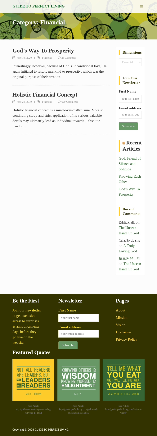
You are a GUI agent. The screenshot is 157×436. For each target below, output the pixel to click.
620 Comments (69, 101)
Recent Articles (132, 146)
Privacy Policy (126, 339)
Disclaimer (123, 332)
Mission (122, 318)
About (120, 310)
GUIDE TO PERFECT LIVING (38, 6)
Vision (120, 325)
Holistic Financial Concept (44, 94)
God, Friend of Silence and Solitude (130, 163)
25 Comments (68, 57)
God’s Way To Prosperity (43, 50)
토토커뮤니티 (130, 258)
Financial (47, 57)
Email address (130, 108)
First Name (127, 91)
